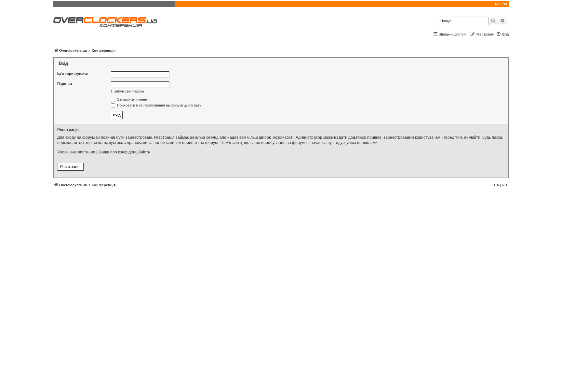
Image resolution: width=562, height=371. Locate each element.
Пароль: (64, 84)
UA (497, 4)
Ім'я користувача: (72, 74)
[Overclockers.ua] (105, 22)
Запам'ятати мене (131, 99)
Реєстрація (70, 166)
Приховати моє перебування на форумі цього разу (158, 105)
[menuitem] (502, 34)
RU (504, 4)
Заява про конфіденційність (124, 152)
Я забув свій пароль (127, 91)
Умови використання (76, 152)
